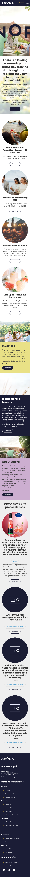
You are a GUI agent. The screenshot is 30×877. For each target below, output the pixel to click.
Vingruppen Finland (11, 794)
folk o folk (8, 822)
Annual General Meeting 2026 (15, 198)
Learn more (8, 367)
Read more (15, 109)
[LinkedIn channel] (4, 870)
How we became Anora (15, 245)
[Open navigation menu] (27, 3)
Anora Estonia (9, 849)
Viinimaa (7, 790)
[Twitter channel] (9, 870)
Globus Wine (9, 842)
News (15, 561)
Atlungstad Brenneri (11, 815)
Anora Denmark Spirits (12, 838)
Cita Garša (8, 852)
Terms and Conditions (12, 862)
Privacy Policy (9, 866)
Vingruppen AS (9, 811)
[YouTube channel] (14, 870)
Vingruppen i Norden (11, 825)
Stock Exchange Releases (15, 626)
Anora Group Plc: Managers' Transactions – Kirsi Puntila (15, 617)
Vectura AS (8, 804)
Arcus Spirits (9, 808)
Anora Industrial (10, 797)
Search (21, 3)
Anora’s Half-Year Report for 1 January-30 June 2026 (15, 150)
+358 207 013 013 (9, 775)
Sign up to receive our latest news (15, 296)
